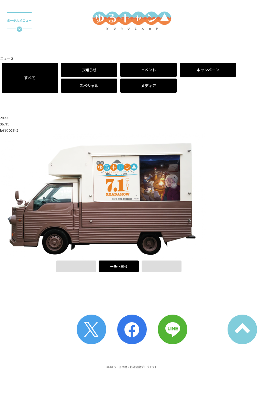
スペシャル (89, 85)
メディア (148, 85)
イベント (148, 69)
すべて (29, 77)
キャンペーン (208, 69)
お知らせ (89, 69)
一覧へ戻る (119, 266)
